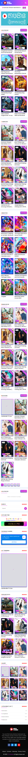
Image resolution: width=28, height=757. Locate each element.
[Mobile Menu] (1, 3)
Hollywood (4, 719)
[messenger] (12, 745)
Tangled (3, 296)
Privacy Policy (22, 751)
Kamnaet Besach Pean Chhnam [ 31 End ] (6, 164)
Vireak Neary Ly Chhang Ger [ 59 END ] (21, 206)
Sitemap (14, 751)
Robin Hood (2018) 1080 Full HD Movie (20, 114)
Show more (23, 30)
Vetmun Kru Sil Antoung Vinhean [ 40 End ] (6, 206)
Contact (9, 751)
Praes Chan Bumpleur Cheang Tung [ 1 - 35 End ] (20, 636)
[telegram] (15, 745)
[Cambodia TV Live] (7, 407)
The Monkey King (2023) (19, 93)
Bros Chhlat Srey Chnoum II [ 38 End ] (12, 7)
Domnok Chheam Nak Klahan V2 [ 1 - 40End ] (6, 143)
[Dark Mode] (22, 3)
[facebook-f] (9, 745)
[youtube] (19, 745)
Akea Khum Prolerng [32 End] (20, 164)
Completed (5, 713)
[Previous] (23, 7)
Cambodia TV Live (6, 416)
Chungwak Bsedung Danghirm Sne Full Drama (6, 656)
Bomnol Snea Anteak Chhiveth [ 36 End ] (7, 185)
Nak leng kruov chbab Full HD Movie (7, 72)
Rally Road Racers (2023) (20, 255)
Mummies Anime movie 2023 (19, 297)
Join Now (14, 542)
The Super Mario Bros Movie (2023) (21, 234)
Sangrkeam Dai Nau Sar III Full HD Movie (7, 51)
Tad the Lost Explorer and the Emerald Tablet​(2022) (21, 276)
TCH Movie (10, 754)
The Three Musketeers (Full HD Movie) (20, 72)
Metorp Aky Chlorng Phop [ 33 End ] (20, 185)
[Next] (25, 7)
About (4, 751)
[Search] (25, 3)
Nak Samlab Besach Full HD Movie (20, 51)
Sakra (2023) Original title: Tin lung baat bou (7, 114)
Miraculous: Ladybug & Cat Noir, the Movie (7, 234)
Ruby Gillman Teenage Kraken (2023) (6, 276)
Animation (4, 710)
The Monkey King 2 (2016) (6, 93)
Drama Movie (5, 716)
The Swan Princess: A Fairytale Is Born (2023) (7, 255)
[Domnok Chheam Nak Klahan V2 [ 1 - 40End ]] (7, 133)
